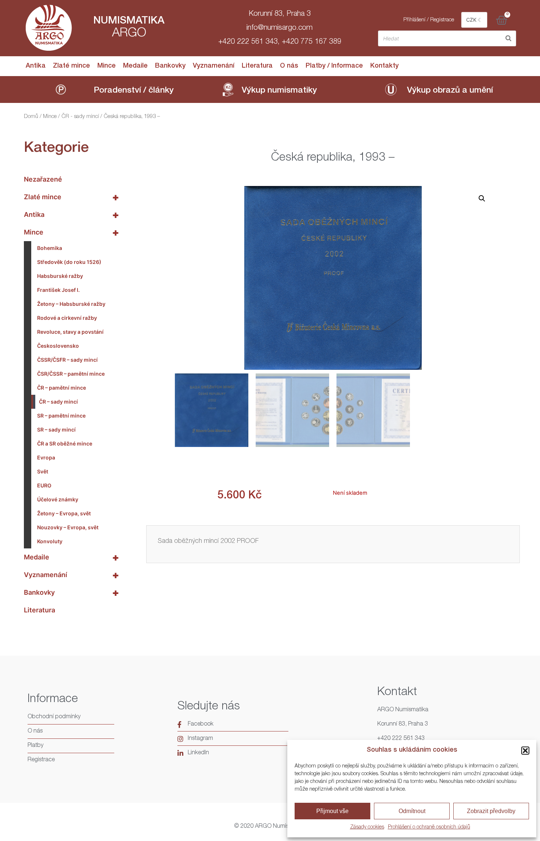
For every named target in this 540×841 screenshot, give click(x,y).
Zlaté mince (71, 66)
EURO (44, 485)
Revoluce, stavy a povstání (70, 332)
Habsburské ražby (60, 276)
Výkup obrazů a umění (450, 91)
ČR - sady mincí (80, 116)
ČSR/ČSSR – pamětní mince (71, 374)
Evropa (46, 457)
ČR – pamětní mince (61, 387)
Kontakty (384, 66)
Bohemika (49, 248)
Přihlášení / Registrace (428, 20)
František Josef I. (58, 290)
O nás (289, 66)
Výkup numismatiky (279, 91)
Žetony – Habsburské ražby (71, 304)
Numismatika (129, 21)
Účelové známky (57, 499)
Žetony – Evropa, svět (64, 513)
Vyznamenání (213, 66)
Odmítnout (412, 811)
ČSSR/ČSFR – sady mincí (67, 360)
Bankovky (170, 66)
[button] (525, 750)
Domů (31, 116)
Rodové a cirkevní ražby (67, 318)
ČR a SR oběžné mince (64, 443)
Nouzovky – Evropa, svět (67, 527)
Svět (42, 471)
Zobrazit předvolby (491, 811)
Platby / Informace (334, 66)
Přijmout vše (332, 811)
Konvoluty (49, 541)
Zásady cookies (367, 827)
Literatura (257, 66)
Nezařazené (43, 179)
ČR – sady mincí (58, 401)
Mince (106, 66)
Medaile (135, 66)
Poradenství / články (134, 91)
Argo (129, 34)
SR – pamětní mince (61, 415)
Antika (36, 66)
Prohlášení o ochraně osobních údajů (429, 827)
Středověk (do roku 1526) (69, 262)
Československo (58, 346)
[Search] (508, 38)
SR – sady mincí (56, 429)
